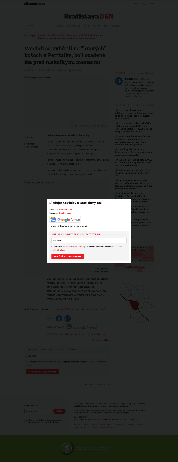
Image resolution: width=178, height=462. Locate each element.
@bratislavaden (65, 213)
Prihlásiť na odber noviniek (67, 256)
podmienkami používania (72, 246)
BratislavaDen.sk (65, 209)
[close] (128, 201)
